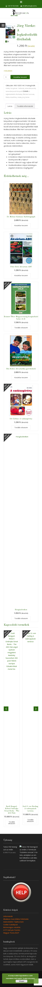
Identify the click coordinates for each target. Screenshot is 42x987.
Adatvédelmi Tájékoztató (13, 922)
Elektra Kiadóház (11, 97)
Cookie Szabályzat (10, 924)
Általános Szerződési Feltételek (15, 919)
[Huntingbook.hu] (21, 13)
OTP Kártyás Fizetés (11, 930)
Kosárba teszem (20, 77)
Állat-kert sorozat (28, 94)
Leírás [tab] (9, 106)
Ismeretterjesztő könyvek (14, 91)
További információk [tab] (25, 106)
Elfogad (21, 981)
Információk (8, 916)
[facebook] (21, 2)
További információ (29, 978)
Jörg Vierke (25, 97)
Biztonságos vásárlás (11, 927)
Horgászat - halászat (17, 88)
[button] (13, 28)
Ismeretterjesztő (30, 88)
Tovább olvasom (21, 327)
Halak (7, 88)
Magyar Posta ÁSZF (11, 933)
